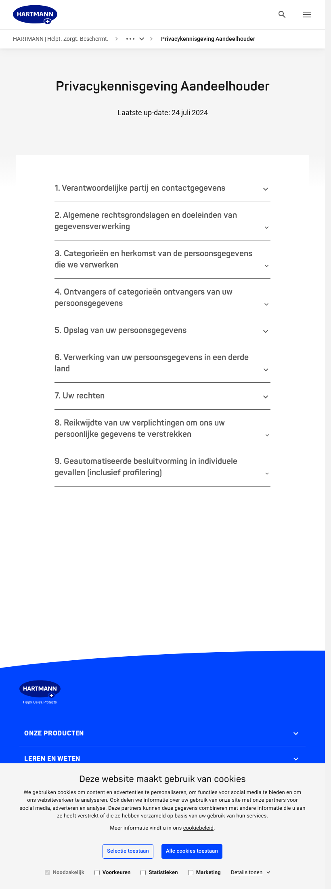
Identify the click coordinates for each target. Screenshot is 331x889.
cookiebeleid (198, 828)
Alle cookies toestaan (192, 851)
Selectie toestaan (128, 851)
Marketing (208, 873)
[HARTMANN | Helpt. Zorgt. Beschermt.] (35, 14)
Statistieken (163, 873)
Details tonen (246, 873)
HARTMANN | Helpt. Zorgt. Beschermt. (61, 39)
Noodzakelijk (68, 873)
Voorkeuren (117, 873)
